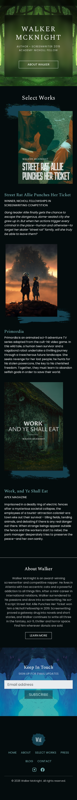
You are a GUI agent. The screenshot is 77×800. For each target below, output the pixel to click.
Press (65, 753)
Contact (44, 761)
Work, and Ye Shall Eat (26, 491)
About (26, 753)
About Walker (38, 64)
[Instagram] (34, 770)
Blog (29, 761)
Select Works (45, 753)
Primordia (14, 331)
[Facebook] (43, 770)
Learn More (38, 635)
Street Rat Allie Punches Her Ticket (37, 195)
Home (12, 753)
